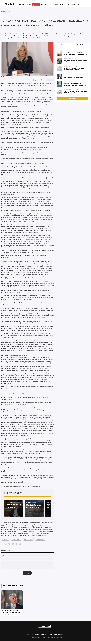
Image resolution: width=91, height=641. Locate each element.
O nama (37, 634)
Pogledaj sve (72, 98)
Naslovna (3, 11)
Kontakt (50, 634)
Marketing (43, 634)
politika (9, 11)
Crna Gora (5, 539)
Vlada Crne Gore (40, 539)
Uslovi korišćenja (58, 634)
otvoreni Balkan (28, 539)
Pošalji (27, 573)
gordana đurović (16, 539)
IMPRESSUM (30, 634)
